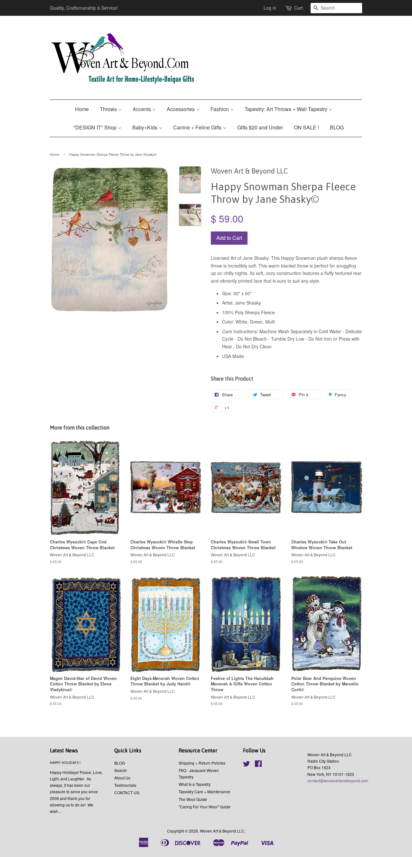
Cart (298, 8)
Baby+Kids (145, 127)
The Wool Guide (193, 799)
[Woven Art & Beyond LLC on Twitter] (246, 765)
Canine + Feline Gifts (198, 127)
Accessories (181, 109)
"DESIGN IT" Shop (95, 127)
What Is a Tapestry (195, 784)
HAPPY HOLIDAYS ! (65, 762)
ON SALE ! (306, 127)
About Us (122, 777)
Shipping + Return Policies (202, 763)
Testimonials (125, 785)
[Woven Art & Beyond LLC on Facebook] (258, 765)
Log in (270, 8)
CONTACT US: (127, 792)
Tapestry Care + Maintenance (204, 791)
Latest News (64, 750)
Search (120, 770)
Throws (109, 109)
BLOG (337, 127)
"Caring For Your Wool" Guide (204, 806)
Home (82, 109)
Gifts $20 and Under (260, 127)
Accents (142, 109)
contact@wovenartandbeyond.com (337, 780)
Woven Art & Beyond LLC (222, 830)
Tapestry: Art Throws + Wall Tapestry (287, 109)
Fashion (220, 109)
